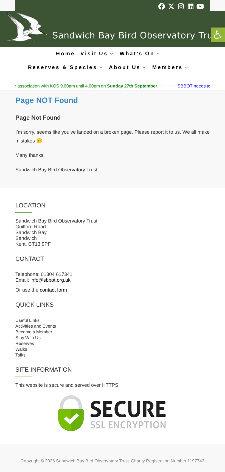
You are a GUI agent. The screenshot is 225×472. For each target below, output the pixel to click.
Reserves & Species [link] (62, 67)
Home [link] (65, 53)
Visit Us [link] (94, 53)
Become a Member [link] (33, 332)
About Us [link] (125, 67)
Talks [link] (20, 355)
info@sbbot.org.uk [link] (50, 280)
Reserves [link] (24, 343)
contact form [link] (53, 290)
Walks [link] (21, 349)
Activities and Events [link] (35, 326)
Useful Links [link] (27, 320)
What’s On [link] (137, 53)
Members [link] (167, 67)
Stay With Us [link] (28, 337)
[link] (218, 35)
